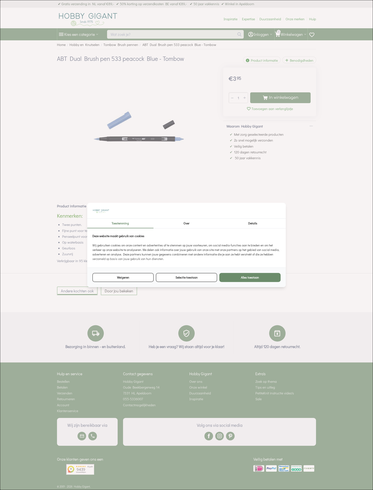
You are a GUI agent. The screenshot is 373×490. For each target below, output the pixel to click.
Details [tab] (252, 223)
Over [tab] (186, 223)
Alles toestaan (250, 277)
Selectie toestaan (186, 277)
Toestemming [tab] (120, 223)
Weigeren (123, 277)
